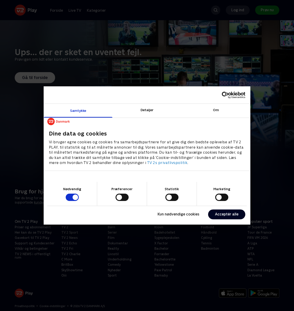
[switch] (122, 197)
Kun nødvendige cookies (178, 214)
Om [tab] (216, 110)
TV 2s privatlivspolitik (167, 163)
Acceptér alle (226, 214)
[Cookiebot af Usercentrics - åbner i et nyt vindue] (225, 94)
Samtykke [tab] (78, 111)
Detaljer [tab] (147, 110)
